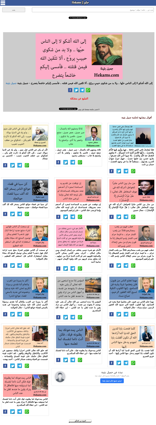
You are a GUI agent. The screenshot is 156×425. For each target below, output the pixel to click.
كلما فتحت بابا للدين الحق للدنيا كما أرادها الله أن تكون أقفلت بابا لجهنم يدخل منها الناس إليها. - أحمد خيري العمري (131, 353)
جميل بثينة (11, 83)
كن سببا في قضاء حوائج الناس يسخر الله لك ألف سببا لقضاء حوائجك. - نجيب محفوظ (25, 206)
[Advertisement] (78, 25)
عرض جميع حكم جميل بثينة (112, 380)
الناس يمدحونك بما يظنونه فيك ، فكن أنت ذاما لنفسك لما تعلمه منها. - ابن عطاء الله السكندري (78, 352)
